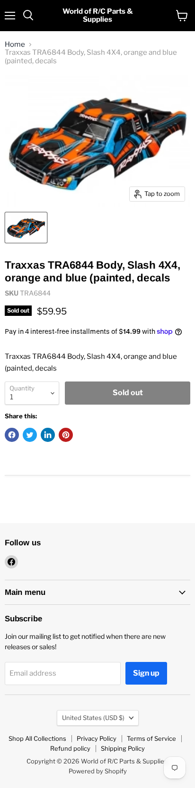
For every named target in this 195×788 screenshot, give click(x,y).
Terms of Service (151, 738)
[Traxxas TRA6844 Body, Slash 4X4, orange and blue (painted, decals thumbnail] (26, 227)
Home (15, 45)
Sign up (146, 673)
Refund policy (70, 748)
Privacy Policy (96, 738)
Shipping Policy (123, 748)
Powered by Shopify (98, 771)
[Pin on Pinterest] (66, 435)
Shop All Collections (37, 738)
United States (93, 717)
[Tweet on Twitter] (30, 435)
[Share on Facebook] (12, 435)
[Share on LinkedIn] (48, 435)
